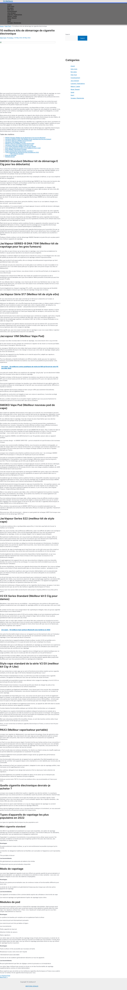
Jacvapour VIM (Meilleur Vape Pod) (15, 142)
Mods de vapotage (10, 155)
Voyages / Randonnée (14, 23)
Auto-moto (10, 6)
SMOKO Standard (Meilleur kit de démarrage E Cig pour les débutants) (25, 137)
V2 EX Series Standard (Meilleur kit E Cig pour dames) (20, 146)
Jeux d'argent (75, 80)
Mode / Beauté (12, 18)
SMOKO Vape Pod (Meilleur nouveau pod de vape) (19, 143)
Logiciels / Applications (14, 14)
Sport (9, 21)
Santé (9, 19)
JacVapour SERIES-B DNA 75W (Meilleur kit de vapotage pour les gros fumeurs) (28, 139)
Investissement (12, 11)
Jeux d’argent (11, 13)
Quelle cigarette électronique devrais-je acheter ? (19, 151)
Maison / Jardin (12, 16)
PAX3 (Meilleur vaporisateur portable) (16, 149)
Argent (9, 5)
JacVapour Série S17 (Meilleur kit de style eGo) (18, 140)
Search (67, 34)
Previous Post (5, 975)
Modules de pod (10, 156)
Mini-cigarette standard (16, 153)
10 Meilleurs (8, 1)
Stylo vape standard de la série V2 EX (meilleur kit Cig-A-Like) (23, 148)
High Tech (10, 9)
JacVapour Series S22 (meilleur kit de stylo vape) (19, 145)
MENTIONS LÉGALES (31, 986)
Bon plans (10, 8)
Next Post (4, 977)
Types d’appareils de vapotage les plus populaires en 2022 (22, 152)
